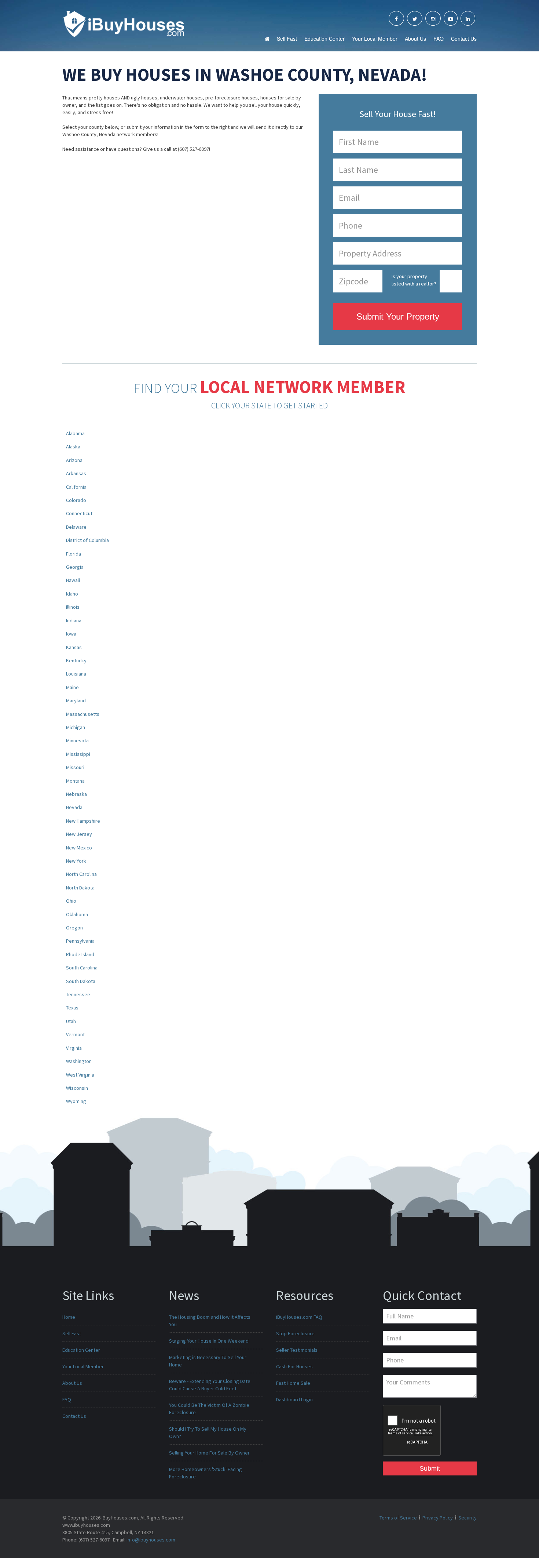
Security (467, 1517)
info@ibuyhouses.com (150, 1539)
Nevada (74, 807)
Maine (72, 687)
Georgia (75, 567)
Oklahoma (77, 914)
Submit (429, 1468)
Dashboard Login (294, 1399)
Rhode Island (80, 954)
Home (68, 1317)
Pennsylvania (80, 941)
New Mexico (79, 847)
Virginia (74, 1048)
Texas (72, 1007)
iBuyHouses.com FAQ (299, 1317)
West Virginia (80, 1074)
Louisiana (76, 673)
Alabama (75, 433)
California (76, 487)
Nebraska (76, 794)
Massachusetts (82, 714)
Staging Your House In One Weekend (209, 1340)
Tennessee (78, 994)
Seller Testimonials (297, 1350)
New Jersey (79, 834)
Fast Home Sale (293, 1383)
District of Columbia (87, 540)
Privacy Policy (437, 1517)
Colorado (76, 500)
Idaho (72, 593)
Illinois (73, 607)
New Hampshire (83, 821)
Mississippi (78, 754)
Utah (71, 1021)
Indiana (73, 620)
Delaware (76, 527)
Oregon (74, 927)
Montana (75, 781)
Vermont (75, 1034)
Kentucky (76, 660)
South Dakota (80, 981)
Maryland (76, 700)
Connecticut (79, 513)
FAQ (438, 38)
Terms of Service (398, 1517)
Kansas (74, 647)
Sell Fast (287, 38)
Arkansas (76, 473)
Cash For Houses (294, 1366)
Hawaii (73, 580)
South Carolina (82, 967)
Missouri (75, 767)
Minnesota (77, 740)
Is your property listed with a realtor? (414, 280)
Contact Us (464, 38)
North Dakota (80, 887)
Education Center (324, 38)
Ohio (71, 901)
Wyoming (76, 1101)
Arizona (74, 460)
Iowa (71, 633)
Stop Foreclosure (295, 1333)
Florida (73, 553)
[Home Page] (123, 23)
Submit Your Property (397, 316)
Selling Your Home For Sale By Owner (209, 1452)
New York (76, 861)
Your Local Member (374, 38)
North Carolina (81, 874)
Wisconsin (77, 1088)
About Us (415, 38)
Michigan (75, 727)
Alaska (73, 446)
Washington (79, 1061)
